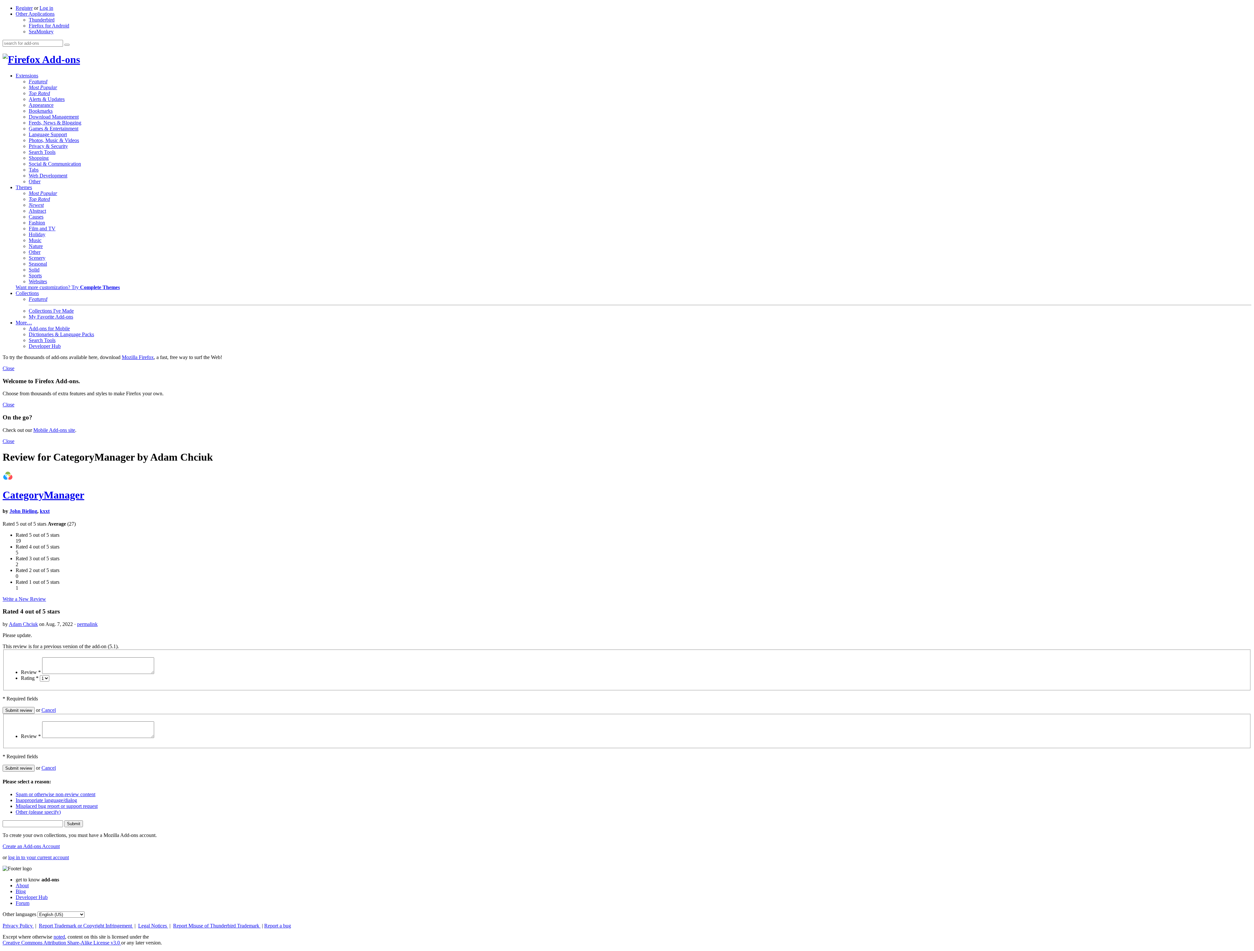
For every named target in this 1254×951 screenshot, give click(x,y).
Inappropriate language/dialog (46, 800)
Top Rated (39, 93)
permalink (87, 624)
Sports (35, 275)
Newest (36, 205)
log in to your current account (38, 857)
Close (8, 368)
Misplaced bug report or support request (57, 806)
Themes (24, 187)
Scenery (37, 258)
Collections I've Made (51, 311)
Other (34, 181)
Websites (38, 281)
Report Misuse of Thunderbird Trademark (217, 925)
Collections (27, 293)
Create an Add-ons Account (31, 846)
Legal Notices (153, 925)
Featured (38, 81)
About (22, 885)
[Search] (67, 45)
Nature (36, 246)
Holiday (37, 234)
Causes (36, 217)
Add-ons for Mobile (49, 328)
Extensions (27, 75)
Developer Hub (45, 346)
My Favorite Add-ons (51, 317)
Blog (21, 891)
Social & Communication (55, 164)
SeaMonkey (41, 31)
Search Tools (42, 152)
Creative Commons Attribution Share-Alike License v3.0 (62, 942)
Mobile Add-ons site (54, 430)
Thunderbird (42, 20)
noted (59, 937)
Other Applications (35, 14)
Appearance (41, 105)
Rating (30, 678)
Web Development (48, 175)
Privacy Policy (18, 925)
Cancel (48, 710)
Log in (46, 8)
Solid (34, 269)
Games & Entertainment (53, 128)
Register (24, 8)
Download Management (54, 117)
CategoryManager (43, 495)
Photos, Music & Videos (54, 140)
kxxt (45, 511)
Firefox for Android (49, 25)
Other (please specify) (38, 812)
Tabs (34, 169)
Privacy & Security (48, 146)
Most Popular (43, 87)
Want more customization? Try (68, 287)
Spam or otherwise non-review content (55, 794)
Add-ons (60, 59)
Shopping (39, 158)
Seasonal (38, 264)
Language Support (48, 134)
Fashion (37, 222)
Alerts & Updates (47, 99)
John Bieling (23, 511)
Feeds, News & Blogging (55, 122)
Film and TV (42, 228)
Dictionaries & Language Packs (61, 334)
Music (35, 240)
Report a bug (277, 925)
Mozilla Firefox (138, 357)
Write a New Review (24, 599)
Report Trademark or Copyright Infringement (86, 925)
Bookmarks (41, 111)
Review (31, 672)
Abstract (37, 211)
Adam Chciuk (23, 624)
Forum (22, 903)
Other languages (19, 914)
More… (24, 322)
